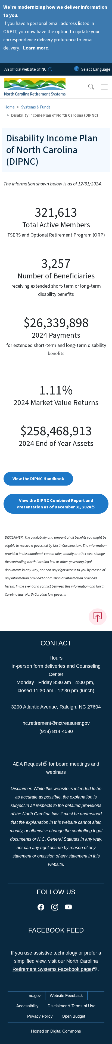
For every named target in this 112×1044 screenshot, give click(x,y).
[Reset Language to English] (76, 69)
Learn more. (36, 48)
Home (9, 107)
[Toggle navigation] (104, 87)
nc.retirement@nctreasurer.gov (56, 723)
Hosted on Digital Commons (56, 1031)
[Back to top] (98, 616)
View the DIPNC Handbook (38, 479)
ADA (27, 764)
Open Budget (73, 1016)
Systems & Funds (36, 107)
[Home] (35, 82)
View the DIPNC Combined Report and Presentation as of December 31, (55, 504)
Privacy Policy (40, 1016)
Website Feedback (66, 995)
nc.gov (35, 995)
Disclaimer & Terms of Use (71, 1005)
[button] (87, 87)
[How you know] (49, 69)
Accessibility (27, 1005)
